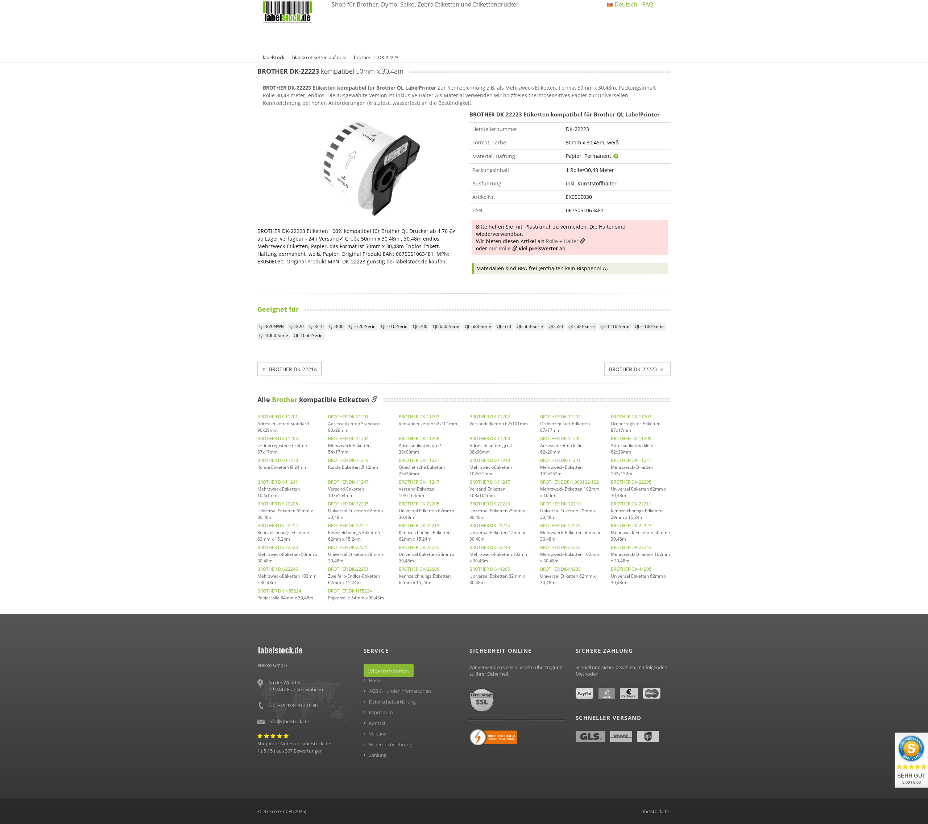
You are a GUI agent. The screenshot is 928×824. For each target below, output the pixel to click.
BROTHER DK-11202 (419, 417)
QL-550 (555, 326)
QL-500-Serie (581, 326)
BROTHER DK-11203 (560, 417)
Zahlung (377, 755)
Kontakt (377, 723)
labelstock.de (655, 811)
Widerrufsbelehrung (390, 744)
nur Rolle (500, 248)
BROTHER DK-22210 (489, 504)
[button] (637, 369)
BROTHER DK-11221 (419, 460)
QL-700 (420, 326)
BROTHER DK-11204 (348, 438)
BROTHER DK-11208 (419, 438)
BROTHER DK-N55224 (279, 591)
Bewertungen (308, 750)
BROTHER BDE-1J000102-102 (569, 482)
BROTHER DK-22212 (277, 525)
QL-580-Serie (478, 326)
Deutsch (625, 4)
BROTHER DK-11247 (348, 482)
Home (375, 680)
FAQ (647, 4)
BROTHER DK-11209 (560, 438)
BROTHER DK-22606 (419, 569)
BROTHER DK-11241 (560, 460)
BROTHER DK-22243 (489, 547)
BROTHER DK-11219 (348, 460)
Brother (284, 399)
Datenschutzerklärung (392, 701)
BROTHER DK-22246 (277, 569)
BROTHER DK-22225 (348, 547)
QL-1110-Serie (614, 326)
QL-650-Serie (446, 326)
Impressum (381, 712)
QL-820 (296, 326)
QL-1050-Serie (308, 335)
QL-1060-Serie (273, 335)
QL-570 (504, 326)
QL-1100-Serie (649, 326)
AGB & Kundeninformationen (400, 691)
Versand (378, 733)
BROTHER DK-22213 (419, 525)
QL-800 (336, 326)
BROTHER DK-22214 (489, 525)
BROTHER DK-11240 (489, 460)
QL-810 (316, 326)
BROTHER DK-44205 (489, 569)
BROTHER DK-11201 (277, 417)
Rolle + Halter (562, 241)
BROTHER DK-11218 (277, 460)
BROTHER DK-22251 (348, 569)
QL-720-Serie (362, 326)
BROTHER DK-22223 (560, 525)
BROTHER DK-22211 (631, 504)
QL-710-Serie (394, 326)
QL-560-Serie (530, 326)
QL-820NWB (271, 326)
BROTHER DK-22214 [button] (293, 369)
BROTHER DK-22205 (631, 482)
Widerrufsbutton (388, 671)
